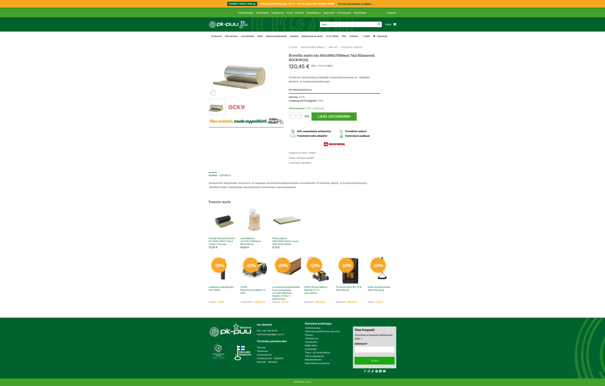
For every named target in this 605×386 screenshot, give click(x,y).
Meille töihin (311, 345)
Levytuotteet (247, 36)
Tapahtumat (277, 12)
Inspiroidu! (329, 12)
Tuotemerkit (262, 12)
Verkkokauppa (245, 12)
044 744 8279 (269, 330)
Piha (344, 36)
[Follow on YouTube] (384, 371)
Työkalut (353, 36)
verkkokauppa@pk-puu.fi (270, 334)
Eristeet (333, 47)
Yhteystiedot (360, 12)
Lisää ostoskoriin (334, 116)
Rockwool (306, 163)
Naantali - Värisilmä (267, 362)
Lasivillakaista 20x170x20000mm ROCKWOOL (250, 241)
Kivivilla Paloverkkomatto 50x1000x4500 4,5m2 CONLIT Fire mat (222, 241)
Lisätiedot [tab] (225, 175)
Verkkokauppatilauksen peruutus (322, 331)
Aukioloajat (311, 349)
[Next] (279, 71)
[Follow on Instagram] (369, 371)
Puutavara (216, 36)
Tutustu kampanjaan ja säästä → (355, 3)
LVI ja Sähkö (332, 36)
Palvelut (299, 12)
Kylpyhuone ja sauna (312, 36)
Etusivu (293, 47)
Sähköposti (360, 343)
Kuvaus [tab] (213, 175)
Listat (260, 36)
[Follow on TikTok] (372, 371)
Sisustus (294, 36)
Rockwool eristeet (352, 47)
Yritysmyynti (344, 12)
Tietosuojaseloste (314, 356)
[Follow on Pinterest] (376, 371)
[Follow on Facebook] (365, 371)
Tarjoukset (382, 36)
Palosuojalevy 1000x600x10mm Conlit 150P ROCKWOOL (285, 241)
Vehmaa (261, 347)
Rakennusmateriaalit (276, 36)
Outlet (366, 36)
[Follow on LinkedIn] (380, 371)
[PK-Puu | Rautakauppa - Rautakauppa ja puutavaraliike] (228, 24)
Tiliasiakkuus (313, 12)
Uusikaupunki (264, 354)
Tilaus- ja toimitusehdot (317, 352)
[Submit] (379, 24)
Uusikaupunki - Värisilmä (270, 358)
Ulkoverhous (231, 36)
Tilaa (374, 360)
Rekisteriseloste (313, 359)
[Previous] (214, 71)
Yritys (289, 12)
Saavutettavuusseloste (317, 363)
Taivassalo (262, 351)
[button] (391, 13)
